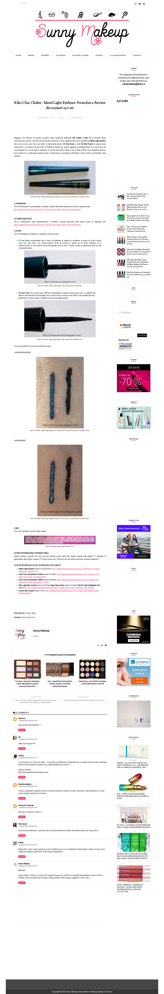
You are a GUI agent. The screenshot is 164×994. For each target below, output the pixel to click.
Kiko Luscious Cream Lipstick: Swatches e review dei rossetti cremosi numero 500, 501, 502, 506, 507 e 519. (138, 240)
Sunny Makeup (24, 864)
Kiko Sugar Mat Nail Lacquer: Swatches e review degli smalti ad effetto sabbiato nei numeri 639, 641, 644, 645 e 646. (137, 263)
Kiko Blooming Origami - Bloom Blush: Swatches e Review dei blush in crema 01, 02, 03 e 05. (138, 207)
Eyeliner (42, 118)
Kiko (46, 118)
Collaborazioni (118, 55)
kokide (21, 842)
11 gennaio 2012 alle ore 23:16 (27, 826)
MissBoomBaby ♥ (25, 784)
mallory (21, 756)
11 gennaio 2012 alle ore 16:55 (27, 720)
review (44, 55)
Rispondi (22, 730)
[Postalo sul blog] (28, 613)
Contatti (137, 55)
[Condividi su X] (31, 613)
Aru (19, 737)
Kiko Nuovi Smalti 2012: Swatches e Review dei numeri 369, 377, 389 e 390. (139, 274)
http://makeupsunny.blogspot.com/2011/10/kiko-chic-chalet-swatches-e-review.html (61, 588)
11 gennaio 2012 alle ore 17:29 (27, 758)
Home (18, 55)
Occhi (51, 118)
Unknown (21, 718)
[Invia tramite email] (26, 613)
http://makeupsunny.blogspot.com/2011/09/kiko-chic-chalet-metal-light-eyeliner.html (47, 209)
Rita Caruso (22, 824)
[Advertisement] (60, 81)
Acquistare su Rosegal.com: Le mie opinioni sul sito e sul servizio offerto (137, 196)
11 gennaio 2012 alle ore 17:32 (27, 786)
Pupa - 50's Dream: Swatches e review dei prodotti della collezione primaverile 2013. (137, 229)
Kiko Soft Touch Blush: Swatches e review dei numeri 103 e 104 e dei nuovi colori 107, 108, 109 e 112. (138, 252)
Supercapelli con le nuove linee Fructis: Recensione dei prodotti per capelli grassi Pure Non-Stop (138, 218)
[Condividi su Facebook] (33, 613)
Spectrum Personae (26, 805)
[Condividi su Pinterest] (35, 613)
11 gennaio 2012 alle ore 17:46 (27, 807)
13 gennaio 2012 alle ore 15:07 (27, 845)
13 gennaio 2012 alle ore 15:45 (27, 866)
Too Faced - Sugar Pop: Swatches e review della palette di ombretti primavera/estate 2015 (27, 683)
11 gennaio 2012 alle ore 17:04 (27, 739)
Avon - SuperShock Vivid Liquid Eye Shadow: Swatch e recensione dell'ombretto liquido (60, 683)
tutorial (60, 55)
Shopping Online (80, 55)
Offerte (99, 55)
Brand (31, 55)
